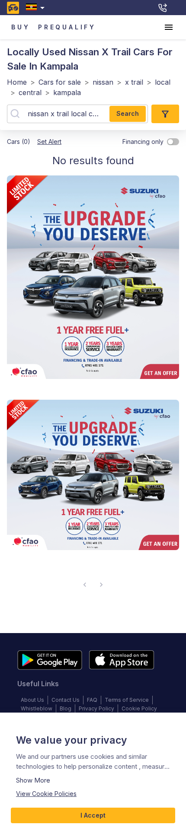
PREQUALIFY (67, 27)
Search (127, 113)
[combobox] (37, 7)
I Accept (93, 815)
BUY (20, 27)
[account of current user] (168, 27)
